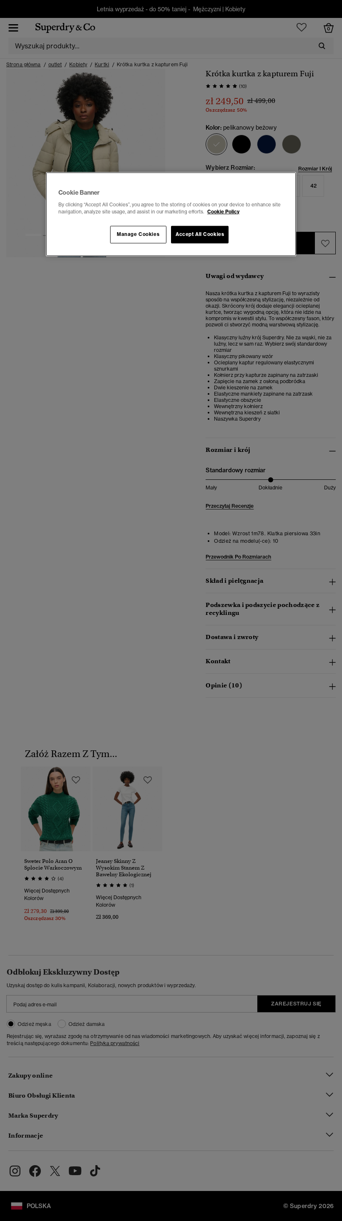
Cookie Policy (223, 212)
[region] (171, 214)
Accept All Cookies (200, 234)
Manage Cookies (138, 234)
